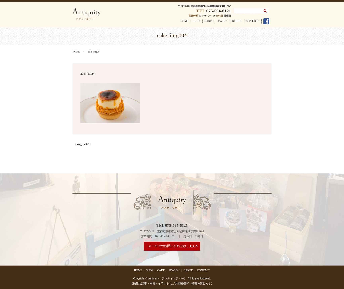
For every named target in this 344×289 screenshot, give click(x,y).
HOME (184, 21)
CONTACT (252, 21)
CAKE (208, 21)
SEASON (222, 21)
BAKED (236, 21)
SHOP (196, 21)
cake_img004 (82, 144)
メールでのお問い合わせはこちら (172, 246)
